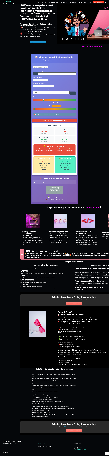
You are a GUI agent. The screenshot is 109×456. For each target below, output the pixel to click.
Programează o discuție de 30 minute (74, 303)
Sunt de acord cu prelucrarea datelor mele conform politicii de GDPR (50, 182)
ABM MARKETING (41, 444)
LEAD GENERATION (41, 443)
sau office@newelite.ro (78, 447)
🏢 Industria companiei (38, 83)
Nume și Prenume (37, 64)
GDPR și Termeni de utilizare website (80, 449)
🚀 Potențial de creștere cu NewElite (46, 105)
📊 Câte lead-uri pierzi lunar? (40, 96)
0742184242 (66, 300)
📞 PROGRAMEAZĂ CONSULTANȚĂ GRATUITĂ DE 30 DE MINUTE (54, 190)
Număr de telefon (37, 77)
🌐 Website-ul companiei (39, 71)
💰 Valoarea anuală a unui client (41, 89)
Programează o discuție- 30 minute (37, 41)
